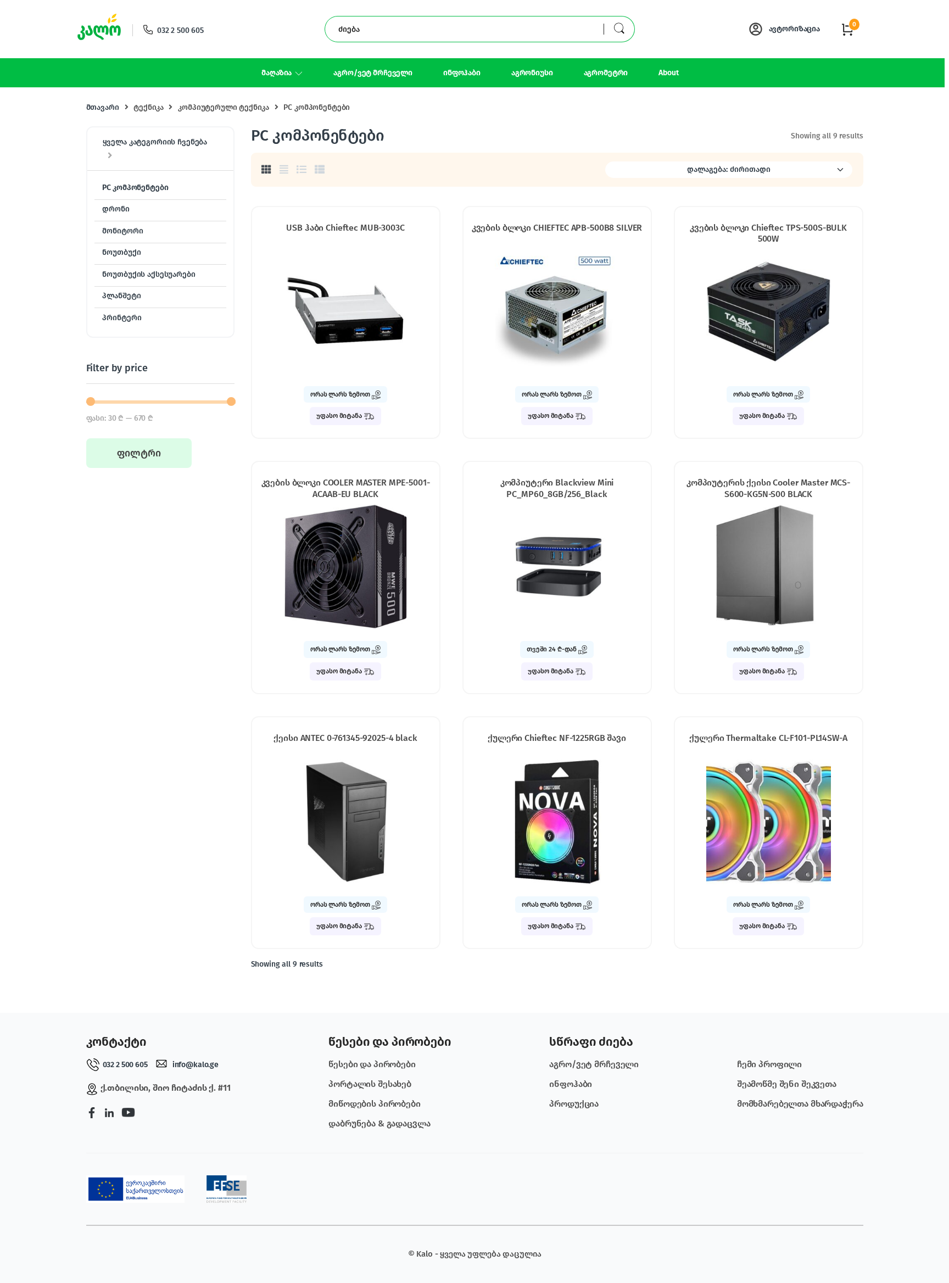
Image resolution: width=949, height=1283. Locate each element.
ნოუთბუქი (121, 252)
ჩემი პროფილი (769, 1064)
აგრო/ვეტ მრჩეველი (372, 72)
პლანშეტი (121, 295)
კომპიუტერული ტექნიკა (223, 107)
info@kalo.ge (195, 1064)
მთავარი (102, 107)
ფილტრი (139, 453)
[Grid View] (266, 170)
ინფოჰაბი (462, 72)
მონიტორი (122, 231)
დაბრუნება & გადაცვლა (379, 1123)
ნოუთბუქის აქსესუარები (148, 274)
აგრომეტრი (606, 72)
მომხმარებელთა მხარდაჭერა (800, 1103)
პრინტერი (121, 317)
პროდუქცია (574, 1103)
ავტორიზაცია (794, 29)
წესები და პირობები (371, 1064)
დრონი (115, 209)
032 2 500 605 (180, 30)
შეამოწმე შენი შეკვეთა (786, 1084)
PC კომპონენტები (135, 187)
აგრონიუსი (532, 72)
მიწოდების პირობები (374, 1103)
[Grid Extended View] (284, 170)
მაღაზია (276, 72)
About (668, 72)
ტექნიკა (148, 107)
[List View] (301, 170)
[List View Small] (320, 170)
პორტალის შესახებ (369, 1084)
